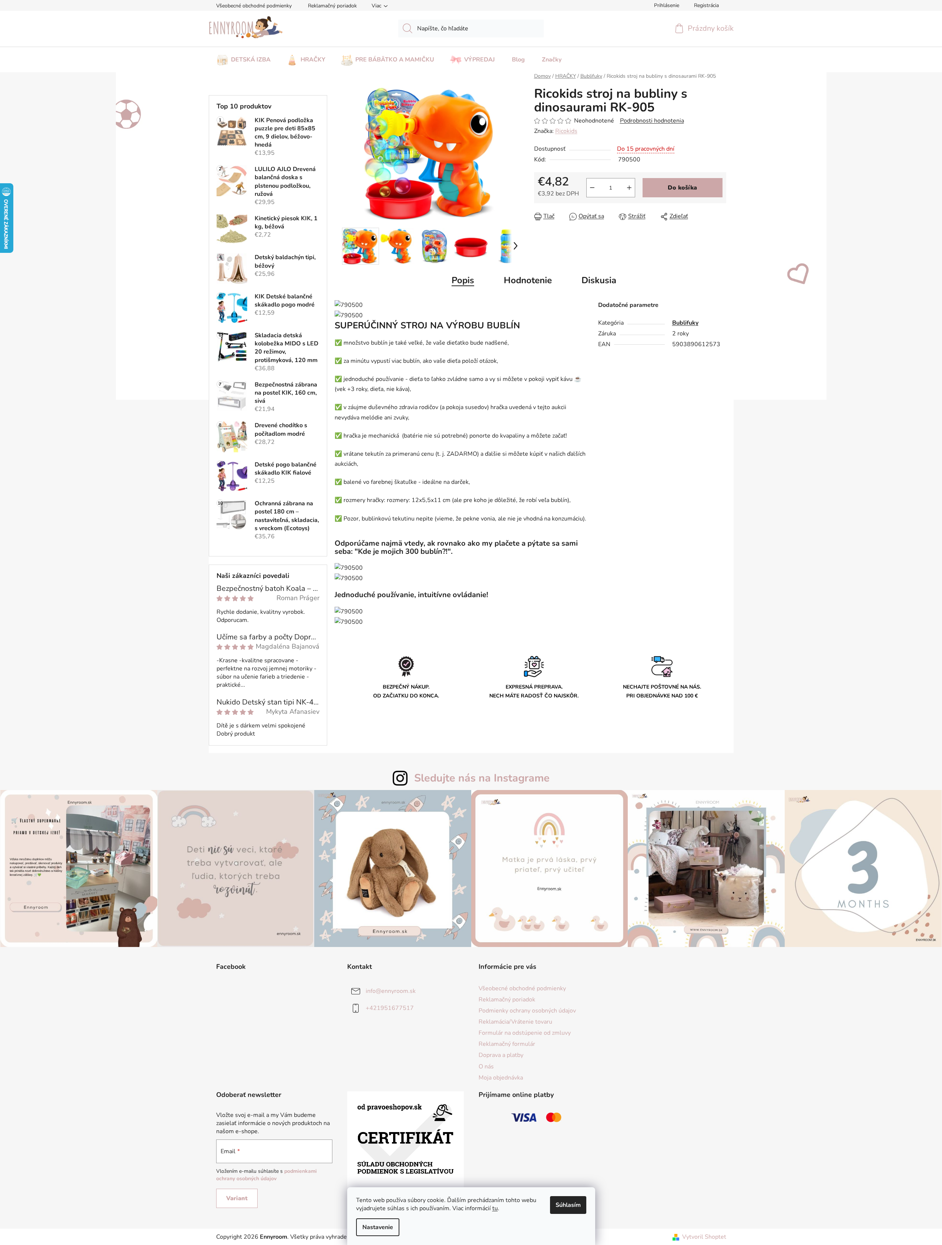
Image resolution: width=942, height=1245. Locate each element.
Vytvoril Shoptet (704, 1237)
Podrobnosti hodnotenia (652, 121)
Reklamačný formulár (507, 1044)
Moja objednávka (501, 1078)
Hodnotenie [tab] (528, 280)
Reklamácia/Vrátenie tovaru (515, 1022)
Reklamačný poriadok (332, 5)
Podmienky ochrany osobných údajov (527, 1011)
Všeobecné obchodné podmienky (254, 5)
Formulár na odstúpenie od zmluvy (525, 1033)
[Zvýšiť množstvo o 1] (629, 187)
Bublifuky (685, 323)
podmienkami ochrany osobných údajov (266, 1175)
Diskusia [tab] (598, 280)
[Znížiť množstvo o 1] (592, 187)
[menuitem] (243, 57)
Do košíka (682, 188)
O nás (486, 1066)
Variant (237, 1198)
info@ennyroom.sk (391, 991)
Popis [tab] (463, 280)
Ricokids (566, 131)
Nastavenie (377, 1227)
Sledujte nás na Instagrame (482, 778)
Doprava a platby (501, 1055)
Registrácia (706, 5)
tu (495, 1208)
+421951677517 (390, 1008)
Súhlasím (568, 1205)
